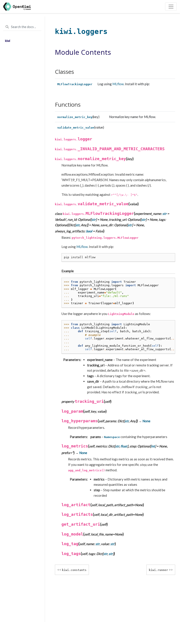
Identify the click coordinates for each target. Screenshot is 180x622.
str (164, 214)
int (153, 446)
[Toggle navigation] (171, 6)
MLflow (118, 84)
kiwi (7, 40)
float (124, 446)
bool (89, 231)
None (146, 421)
